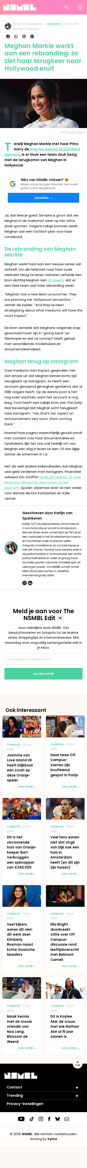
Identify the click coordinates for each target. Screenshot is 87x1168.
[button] (74, 1087)
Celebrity (53, 24)
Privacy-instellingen (25, 1103)
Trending (15, 1095)
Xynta (52, 1139)
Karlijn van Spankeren (28, 24)
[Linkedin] (30, 583)
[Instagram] (24, 583)
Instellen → (43, 198)
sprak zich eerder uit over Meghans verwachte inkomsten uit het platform (42, 482)
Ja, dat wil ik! (43, 673)
